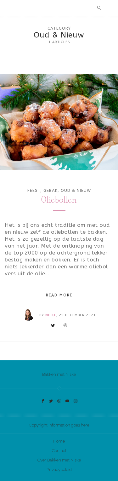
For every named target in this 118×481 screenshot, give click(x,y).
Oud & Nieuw (76, 190)
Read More (59, 295)
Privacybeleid (59, 469)
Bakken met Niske (59, 374)
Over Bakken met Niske (59, 460)
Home (59, 441)
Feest (33, 190)
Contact (59, 450)
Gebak (50, 190)
